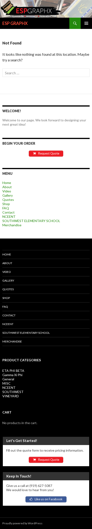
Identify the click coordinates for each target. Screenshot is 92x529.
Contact (8, 212)
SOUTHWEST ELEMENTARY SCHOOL (31, 221)
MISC (6, 383)
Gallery (7, 195)
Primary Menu (86, 23)
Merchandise (11, 225)
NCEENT (9, 217)
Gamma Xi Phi (12, 375)
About (7, 187)
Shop (6, 204)
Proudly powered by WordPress (22, 523)
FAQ (5, 208)
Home (6, 183)
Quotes (8, 200)
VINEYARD (10, 396)
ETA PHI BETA (13, 371)
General (8, 379)
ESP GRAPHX (15, 23)
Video (6, 191)
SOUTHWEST (13, 392)
